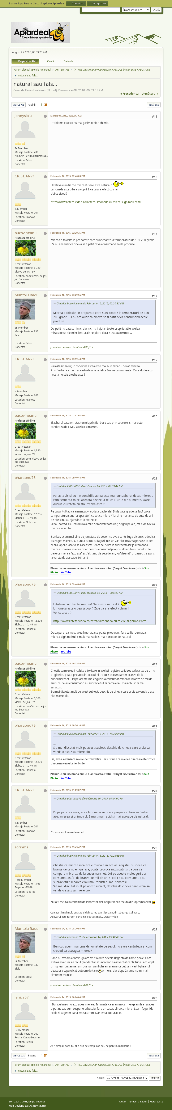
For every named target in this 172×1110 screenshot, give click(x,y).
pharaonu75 (25, 477)
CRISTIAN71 (25, 176)
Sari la (100, 1078)
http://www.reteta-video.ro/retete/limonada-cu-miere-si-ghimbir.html (96, 202)
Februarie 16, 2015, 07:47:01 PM (67, 415)
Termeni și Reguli (138, 1101)
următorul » (150, 94)
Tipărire (154, 104)
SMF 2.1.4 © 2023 (18, 1101)
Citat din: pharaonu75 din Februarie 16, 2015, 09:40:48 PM (89, 937)
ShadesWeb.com (37, 1105)
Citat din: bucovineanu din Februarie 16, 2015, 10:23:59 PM (90, 734)
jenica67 (22, 997)
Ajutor (122, 1101)
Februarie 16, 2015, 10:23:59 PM (67, 663)
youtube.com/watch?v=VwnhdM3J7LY (71, 347)
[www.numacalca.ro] (16, 339)
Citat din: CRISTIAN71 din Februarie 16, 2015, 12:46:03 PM (89, 593)
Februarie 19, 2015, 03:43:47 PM (67, 847)
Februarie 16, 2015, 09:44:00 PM (67, 584)
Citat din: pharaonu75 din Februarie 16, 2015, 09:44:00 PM (89, 798)
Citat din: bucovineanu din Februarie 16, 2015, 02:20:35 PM (90, 303)
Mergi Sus (19, 1055)
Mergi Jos (18, 104)
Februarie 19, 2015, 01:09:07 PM (67, 790)
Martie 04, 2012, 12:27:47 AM (66, 115)
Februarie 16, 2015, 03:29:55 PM (67, 294)
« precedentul (129, 94)
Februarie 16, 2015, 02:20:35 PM (67, 232)
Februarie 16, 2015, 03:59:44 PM (67, 358)
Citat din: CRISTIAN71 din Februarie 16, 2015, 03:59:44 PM (89, 486)
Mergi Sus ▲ (156, 1101)
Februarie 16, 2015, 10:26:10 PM (67, 725)
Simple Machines (37, 1101)
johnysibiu (23, 115)
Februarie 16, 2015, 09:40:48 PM (67, 477)
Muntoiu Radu (27, 294)
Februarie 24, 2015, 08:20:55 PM (67, 928)
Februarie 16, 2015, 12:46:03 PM (67, 176)
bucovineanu (26, 232)
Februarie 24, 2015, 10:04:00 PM (67, 997)
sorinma (22, 847)
